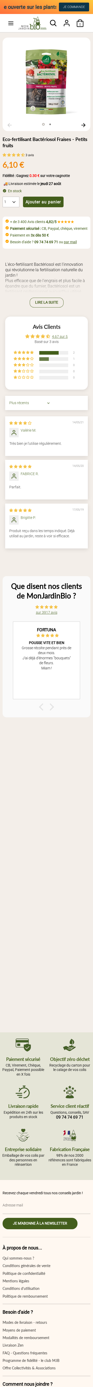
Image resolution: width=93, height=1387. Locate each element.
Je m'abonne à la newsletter (40, 1223)
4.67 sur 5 (60, 336)
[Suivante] (83, 125)
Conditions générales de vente (26, 1265)
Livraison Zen (13, 1345)
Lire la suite (46, 302)
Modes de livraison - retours (25, 1322)
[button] (14, 155)
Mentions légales (16, 1281)
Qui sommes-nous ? (18, 1258)
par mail (70, 242)
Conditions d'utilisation (21, 1288)
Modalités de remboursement (26, 1337)
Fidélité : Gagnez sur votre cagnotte (36, 176)
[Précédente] (9, 125)
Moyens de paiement (19, 1330)
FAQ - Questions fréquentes (25, 1353)
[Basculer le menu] (11, 23)
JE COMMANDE (74, 7)
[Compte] (66, 20)
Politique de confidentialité (24, 1273)
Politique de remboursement (25, 1296)
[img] (20, 423)
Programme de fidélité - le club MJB (31, 1360)
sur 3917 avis (46, 612)
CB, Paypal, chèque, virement (49, 228)
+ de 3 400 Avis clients (42, 222)
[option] (46, 81)
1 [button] (43, 124)
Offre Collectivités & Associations (29, 1368)
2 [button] (50, 124)
